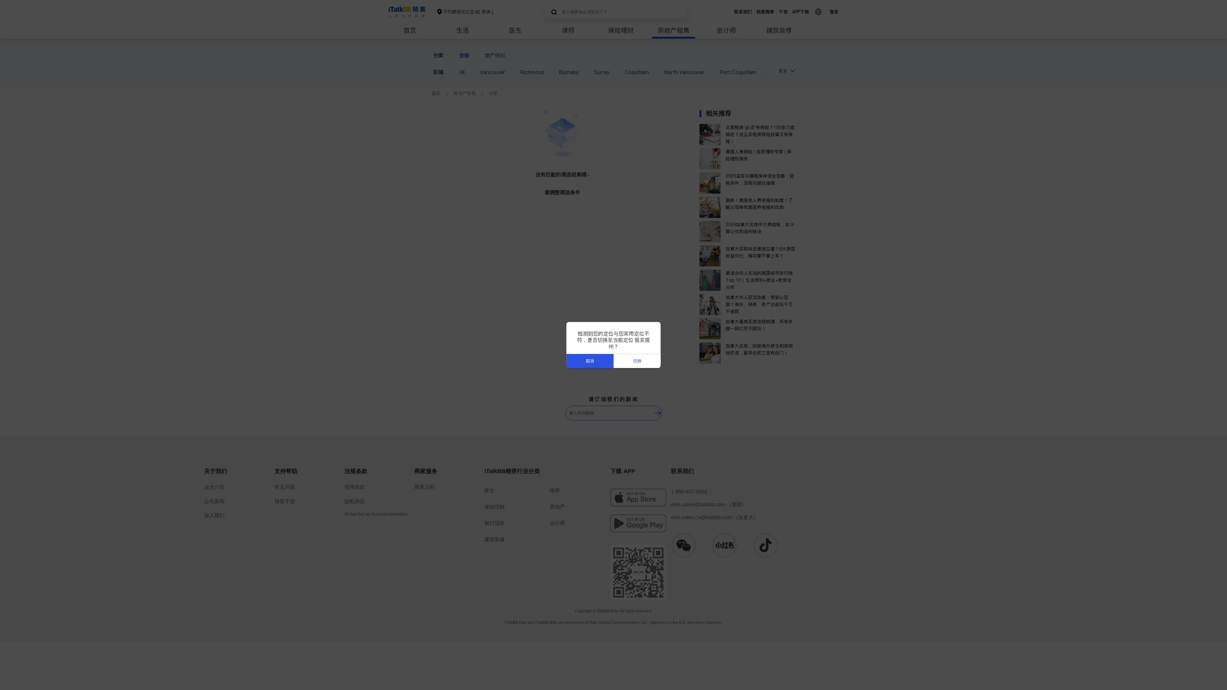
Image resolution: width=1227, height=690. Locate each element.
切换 (637, 361)
